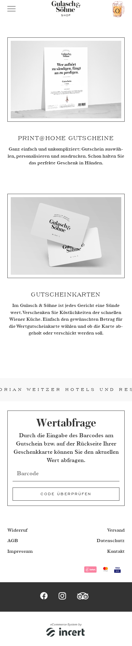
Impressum (20, 551)
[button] (15, 9)
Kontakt (116, 551)
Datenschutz (111, 540)
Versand (116, 530)
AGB (12, 540)
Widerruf (17, 530)
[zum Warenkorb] (118, 9)
